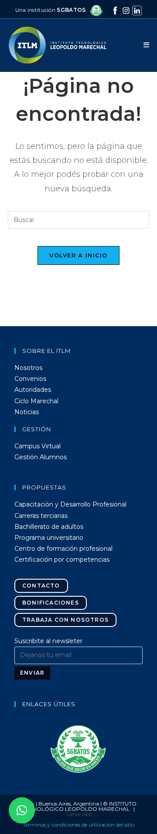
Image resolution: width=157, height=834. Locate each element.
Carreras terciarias (41, 516)
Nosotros (28, 368)
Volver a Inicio (78, 255)
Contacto (41, 585)
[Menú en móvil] (146, 45)
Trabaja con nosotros (65, 619)
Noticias (26, 412)
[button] (78, 748)
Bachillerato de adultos (48, 527)
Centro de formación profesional (63, 548)
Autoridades (32, 390)
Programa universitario (48, 538)
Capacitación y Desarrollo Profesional (70, 504)
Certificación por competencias (61, 559)
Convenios (30, 379)
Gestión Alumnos (40, 457)
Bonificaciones (50, 602)
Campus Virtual (37, 446)
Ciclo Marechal (36, 401)
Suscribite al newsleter (48, 641)
